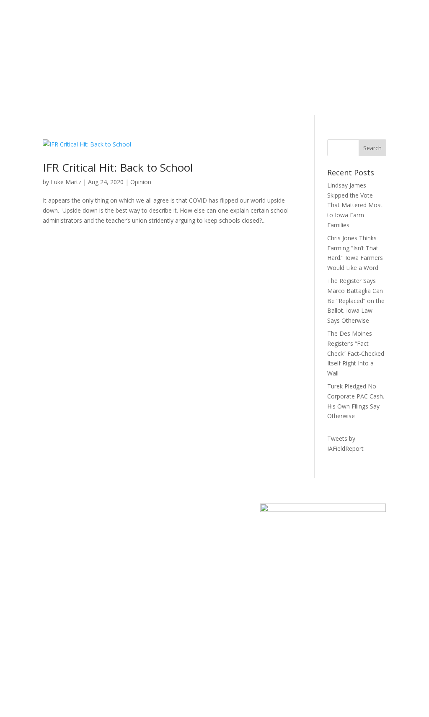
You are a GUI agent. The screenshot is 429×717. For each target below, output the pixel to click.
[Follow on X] (265, 32)
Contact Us (186, 41)
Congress (146, 650)
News (130, 41)
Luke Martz (66, 182)
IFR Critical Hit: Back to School (118, 167)
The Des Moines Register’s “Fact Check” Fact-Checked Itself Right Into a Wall (355, 353)
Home (105, 41)
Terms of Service (338, 650)
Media (141, 640)
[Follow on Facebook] (249, 32)
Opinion (140, 182)
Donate (107, 73)
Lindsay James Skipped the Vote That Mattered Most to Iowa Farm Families (354, 205)
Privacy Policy (333, 640)
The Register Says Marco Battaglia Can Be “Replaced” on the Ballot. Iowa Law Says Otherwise (356, 300)
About (155, 41)
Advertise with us (343, 43)
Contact (53, 670)
